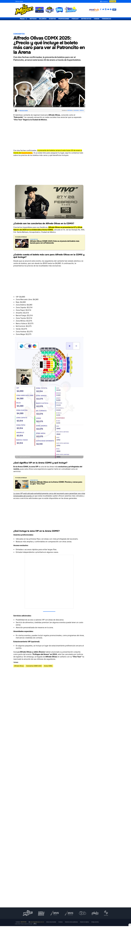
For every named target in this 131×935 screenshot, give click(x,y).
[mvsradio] (54, 913)
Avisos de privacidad (51, 922)
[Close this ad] (130, 925)
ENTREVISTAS (86, 19)
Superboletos (27, 153)
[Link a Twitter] (103, 9)
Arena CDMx (48, 666)
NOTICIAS (33, 19)
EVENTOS (52, 19)
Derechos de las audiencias (71, 922)
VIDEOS (96, 19)
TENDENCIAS (106, 19)
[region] (65, 27)
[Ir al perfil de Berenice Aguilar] (16, 110)
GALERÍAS (42, 19)
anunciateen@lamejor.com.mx (37, 922)
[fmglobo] (95, 913)
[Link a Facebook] (101, 9)
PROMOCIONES (63, 19)
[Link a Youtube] (108, 9)
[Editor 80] (35, 923)
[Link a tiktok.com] (110, 9)
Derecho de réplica (84, 922)
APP (114, 9)
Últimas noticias (19, 1)
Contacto (60, 922)
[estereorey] (106, 913)
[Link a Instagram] (105, 9)
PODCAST (75, 19)
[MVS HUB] (94, 10)
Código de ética (95, 922)
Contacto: (21, 922)
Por (23, 110)
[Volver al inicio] (24, 10)
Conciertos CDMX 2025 (34, 666)
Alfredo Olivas (19, 666)
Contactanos (105, 1)
